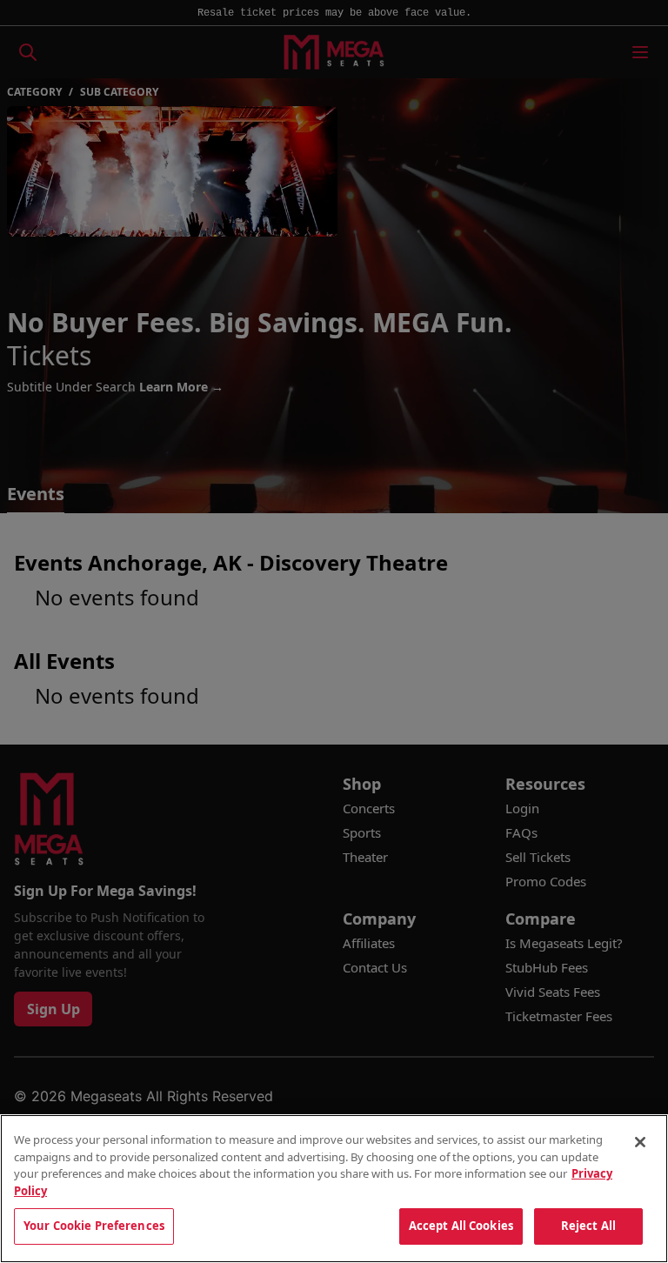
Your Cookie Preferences (93, 1225)
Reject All (588, 1225)
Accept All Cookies (461, 1225)
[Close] (640, 1142)
